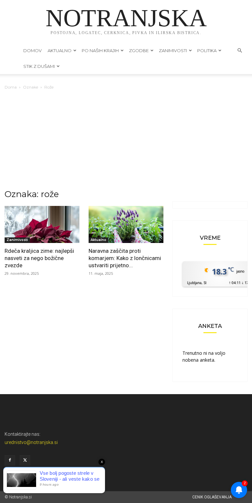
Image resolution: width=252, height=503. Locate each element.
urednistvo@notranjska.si (31, 442)
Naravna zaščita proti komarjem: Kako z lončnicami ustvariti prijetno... (125, 258)
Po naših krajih (100, 50)
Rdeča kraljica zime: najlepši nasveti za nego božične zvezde (39, 258)
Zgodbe (139, 50)
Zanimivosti (173, 50)
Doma (11, 87)
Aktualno (60, 50)
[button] (239, 51)
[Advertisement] (126, 140)
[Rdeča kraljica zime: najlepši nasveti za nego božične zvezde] (42, 224)
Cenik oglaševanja (212, 497)
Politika (207, 50)
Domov (32, 50)
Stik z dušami (39, 66)
